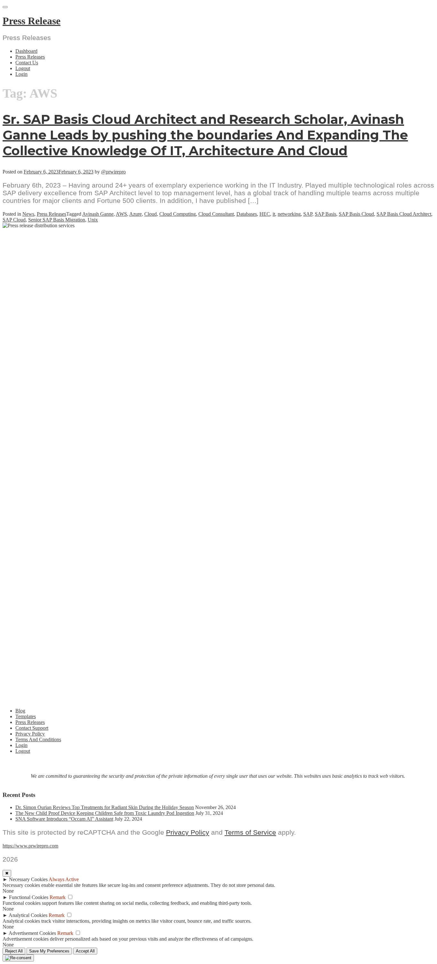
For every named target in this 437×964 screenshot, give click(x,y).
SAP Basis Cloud (356, 214)
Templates (25, 716)
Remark (58, 897)
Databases (246, 214)
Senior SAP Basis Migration (56, 219)
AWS (121, 214)
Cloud (150, 214)
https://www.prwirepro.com (30, 845)
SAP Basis (325, 214)
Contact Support (31, 728)
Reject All (14, 951)
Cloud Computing (177, 214)
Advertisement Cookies (32, 933)
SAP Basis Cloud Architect (404, 214)
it (274, 214)
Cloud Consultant (216, 214)
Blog (20, 710)
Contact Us (26, 62)
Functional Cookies (28, 897)
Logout (22, 68)
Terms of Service (250, 832)
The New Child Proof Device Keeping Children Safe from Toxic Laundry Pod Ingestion (104, 813)
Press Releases (30, 57)
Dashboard (26, 51)
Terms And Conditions (38, 739)
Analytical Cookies (28, 915)
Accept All (85, 951)
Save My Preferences (49, 951)
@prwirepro (113, 171)
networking (289, 214)
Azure (135, 214)
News (28, 214)
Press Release (31, 21)
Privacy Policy (30, 733)
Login (21, 74)
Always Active (64, 879)
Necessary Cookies (28, 879)
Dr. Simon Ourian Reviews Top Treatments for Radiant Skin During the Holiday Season (104, 807)
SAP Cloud (14, 219)
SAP (307, 214)
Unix (93, 219)
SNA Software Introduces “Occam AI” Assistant (64, 819)
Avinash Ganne (98, 214)
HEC (264, 214)
